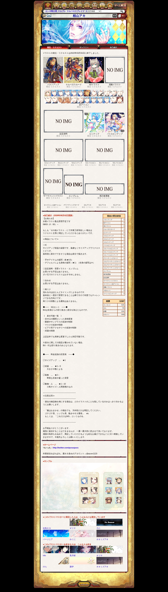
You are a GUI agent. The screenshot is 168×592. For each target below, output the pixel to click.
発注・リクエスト (54, 47)
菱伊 (72, 566)
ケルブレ (49, 11)
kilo (44, 555)
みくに (73, 539)
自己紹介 (113, 47)
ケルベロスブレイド (63, 11)
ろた (98, 528)
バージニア (48, 539)
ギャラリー (84, 47)
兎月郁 (73, 555)
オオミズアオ (102, 539)
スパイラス (78, 11)
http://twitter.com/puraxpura (65, 448)
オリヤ (73, 528)
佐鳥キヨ (47, 528)
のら (45, 566)
